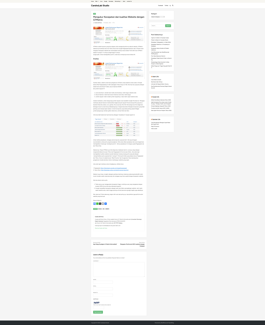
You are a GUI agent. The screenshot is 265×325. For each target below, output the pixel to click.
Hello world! (154, 128)
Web (96, 1)
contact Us (129, 1)
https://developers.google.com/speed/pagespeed (113, 168)
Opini (124, 1)
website (107, 208)
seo (103, 208)
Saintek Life (156, 119)
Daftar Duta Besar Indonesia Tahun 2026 (161, 100)
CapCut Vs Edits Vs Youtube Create (160, 37)
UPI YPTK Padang (118, 223)
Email (94, 286)
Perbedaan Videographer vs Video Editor (161, 42)
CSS (94, 13)
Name (94, 279)
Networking (117, 1)
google (100, 208)
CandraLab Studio (100, 5)
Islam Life (155, 76)
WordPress (163, 322)
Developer (111, 1)
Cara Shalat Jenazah (156, 79)
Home (92, 1)
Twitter (166, 5)
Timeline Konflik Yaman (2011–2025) (160, 108)
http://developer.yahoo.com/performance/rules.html (114, 170)
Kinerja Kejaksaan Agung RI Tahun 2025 (161, 106)
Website (95, 292)
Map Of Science (155, 126)
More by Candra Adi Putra (101, 228)
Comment (96, 261)
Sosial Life (155, 97)
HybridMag (171, 322)
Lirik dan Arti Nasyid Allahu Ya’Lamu (160, 84)
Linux (101, 1)
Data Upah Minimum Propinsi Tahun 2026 (161, 110)
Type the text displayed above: (102, 305)
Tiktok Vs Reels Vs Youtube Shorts (159, 40)
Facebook (160, 5)
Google (105, 1)
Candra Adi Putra (98, 22)
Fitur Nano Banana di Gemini (158, 56)
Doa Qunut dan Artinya (156, 82)
